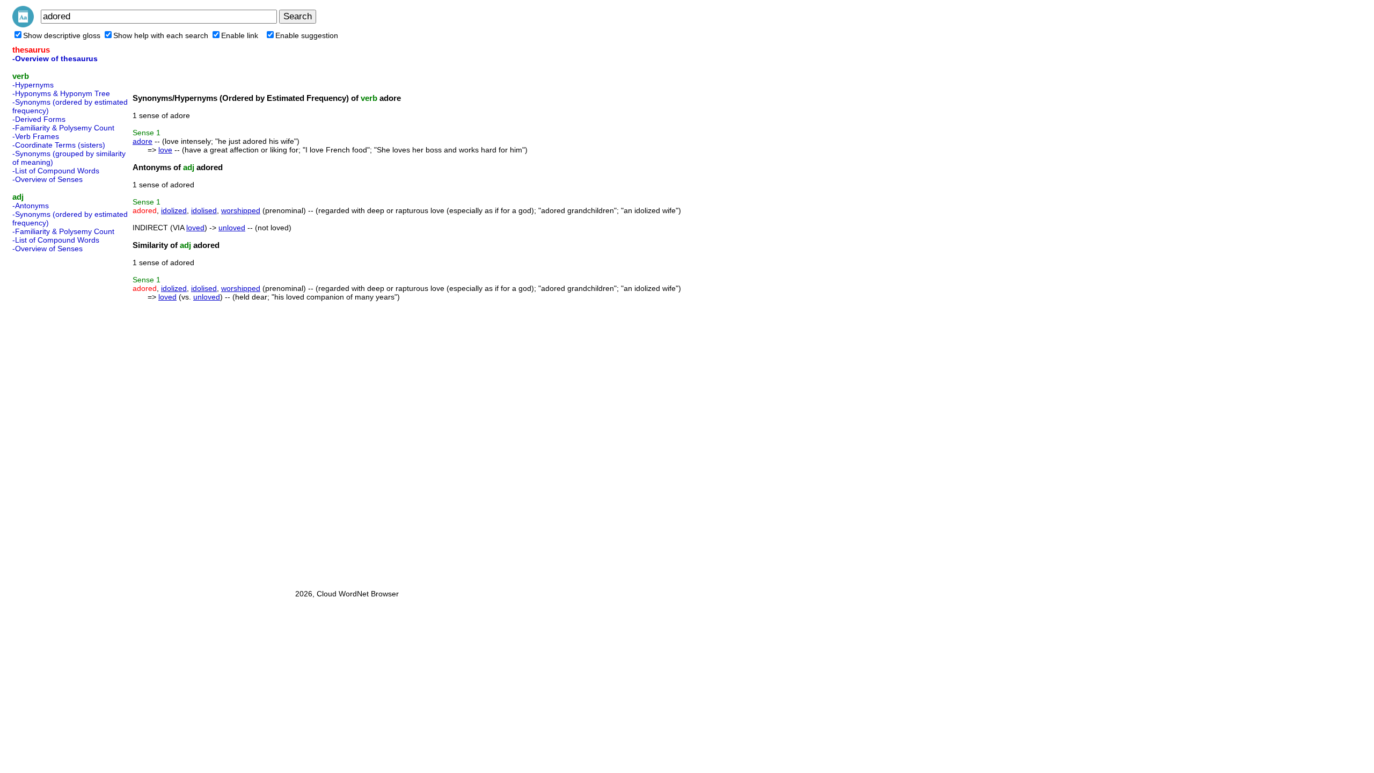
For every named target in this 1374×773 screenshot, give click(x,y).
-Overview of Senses (47, 179)
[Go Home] (23, 24)
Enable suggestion (306, 35)
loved (195, 227)
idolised (204, 210)
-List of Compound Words (55, 170)
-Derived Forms (38, 119)
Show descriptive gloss (61, 35)
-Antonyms (30, 205)
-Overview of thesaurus (55, 58)
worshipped (240, 210)
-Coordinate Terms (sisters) (58, 145)
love (165, 149)
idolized (174, 210)
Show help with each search (160, 35)
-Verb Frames (35, 136)
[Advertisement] (55, 418)
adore (142, 141)
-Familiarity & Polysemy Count (63, 127)
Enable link (239, 35)
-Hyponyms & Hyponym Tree (61, 93)
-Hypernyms (33, 85)
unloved (231, 227)
